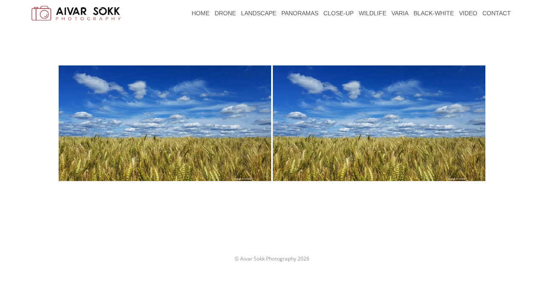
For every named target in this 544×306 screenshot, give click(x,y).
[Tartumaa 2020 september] (165, 123)
